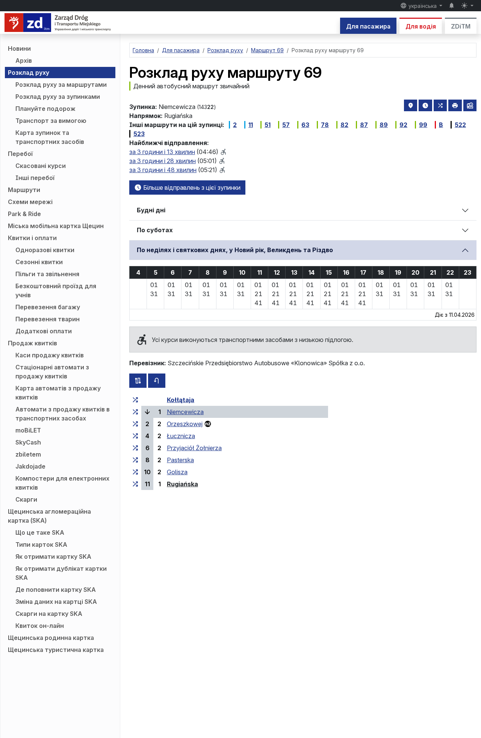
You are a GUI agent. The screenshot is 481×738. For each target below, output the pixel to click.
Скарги (26, 499)
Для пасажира (368, 26)
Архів (23, 60)
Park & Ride (24, 214)
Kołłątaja (180, 400)
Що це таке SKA (39, 532)
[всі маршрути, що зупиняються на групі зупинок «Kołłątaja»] (135, 400)
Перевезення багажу (47, 307)
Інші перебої (34, 177)
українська (422, 6)
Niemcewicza (185, 412)
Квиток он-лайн (39, 625)
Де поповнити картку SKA (55, 589)
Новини (19, 48)
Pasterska (180, 460)
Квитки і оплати (32, 238)
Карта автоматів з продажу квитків (58, 392)
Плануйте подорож (45, 108)
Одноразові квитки (44, 250)
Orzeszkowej (185, 424)
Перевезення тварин (47, 319)
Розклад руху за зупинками (57, 96)
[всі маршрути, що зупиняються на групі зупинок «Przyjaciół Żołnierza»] (135, 448)
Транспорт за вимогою (50, 120)
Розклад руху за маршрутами (61, 84)
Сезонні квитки (39, 262)
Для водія (420, 26)
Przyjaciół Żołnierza (194, 448)
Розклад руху (28, 72)
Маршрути (24, 190)
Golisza (177, 472)
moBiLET (28, 430)
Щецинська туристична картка (56, 649)
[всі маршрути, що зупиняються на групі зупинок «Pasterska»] (135, 460)
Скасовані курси (40, 165)
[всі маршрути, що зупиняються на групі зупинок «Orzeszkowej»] (135, 424)
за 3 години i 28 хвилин (162, 161)
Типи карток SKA (41, 544)
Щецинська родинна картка (51, 637)
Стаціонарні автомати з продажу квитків (52, 371)
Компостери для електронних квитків (62, 483)
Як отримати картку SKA (53, 556)
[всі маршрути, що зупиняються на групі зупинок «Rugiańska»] (135, 484)
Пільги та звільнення (47, 274)
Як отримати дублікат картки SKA (61, 573)
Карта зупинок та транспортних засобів (49, 137)
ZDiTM (460, 26)
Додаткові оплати (43, 331)
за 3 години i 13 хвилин (162, 152)
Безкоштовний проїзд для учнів (55, 290)
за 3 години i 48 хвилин (163, 170)
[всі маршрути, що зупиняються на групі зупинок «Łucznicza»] (135, 436)
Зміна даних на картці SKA (56, 601)
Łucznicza (181, 436)
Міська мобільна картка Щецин (56, 226)
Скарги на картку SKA (48, 613)
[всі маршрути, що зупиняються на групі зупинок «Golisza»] (135, 472)
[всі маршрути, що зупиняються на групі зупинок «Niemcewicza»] (135, 412)
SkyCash (28, 442)
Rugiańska (182, 484)
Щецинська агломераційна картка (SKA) (49, 516)
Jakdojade (30, 466)
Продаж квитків (32, 343)
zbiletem (28, 454)
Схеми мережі (30, 202)
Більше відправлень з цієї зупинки (191, 187)
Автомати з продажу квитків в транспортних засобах (62, 413)
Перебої (20, 153)
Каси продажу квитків (49, 355)
